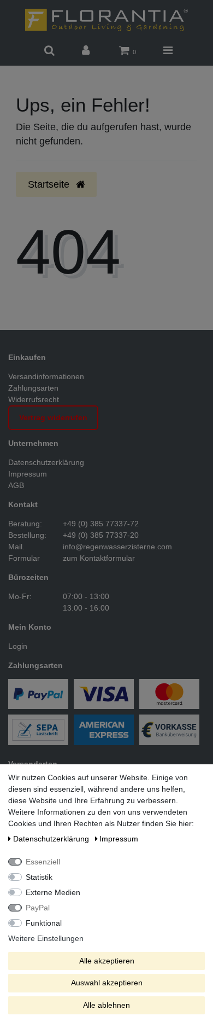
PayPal (38, 907)
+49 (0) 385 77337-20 (101, 535)
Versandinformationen (46, 376)
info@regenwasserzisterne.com (117, 546)
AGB (16, 485)
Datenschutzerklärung (46, 462)
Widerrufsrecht (33, 399)
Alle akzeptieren (106, 960)
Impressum (27, 473)
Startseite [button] (50, 184)
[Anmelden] (86, 51)
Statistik (39, 877)
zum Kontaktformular (99, 558)
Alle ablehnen (106, 1005)
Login (17, 646)
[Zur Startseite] (106, 19)
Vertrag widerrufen (53, 417)
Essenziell (43, 861)
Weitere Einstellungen (46, 938)
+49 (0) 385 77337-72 (101, 523)
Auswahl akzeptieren (107, 982)
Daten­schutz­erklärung (52, 838)
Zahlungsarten (33, 388)
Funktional (44, 923)
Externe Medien (53, 892)
